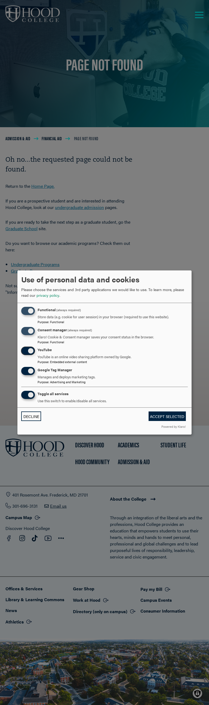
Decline (31, 416)
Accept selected (167, 416)
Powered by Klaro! (173, 426)
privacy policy (47, 295)
